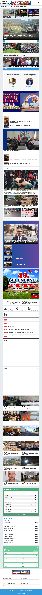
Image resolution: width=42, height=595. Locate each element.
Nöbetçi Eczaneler (8, 578)
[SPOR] (37, 368)
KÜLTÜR (21, 6)
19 (34, 41)
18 (32, 41)
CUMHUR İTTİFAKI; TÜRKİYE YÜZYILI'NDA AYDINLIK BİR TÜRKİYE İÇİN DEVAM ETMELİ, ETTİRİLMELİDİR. (10, 309)
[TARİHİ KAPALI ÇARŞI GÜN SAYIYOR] (30, 476)
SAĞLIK (6, 340)
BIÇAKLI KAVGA (10, 326)
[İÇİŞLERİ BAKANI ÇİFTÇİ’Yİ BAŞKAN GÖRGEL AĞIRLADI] (12, 431)
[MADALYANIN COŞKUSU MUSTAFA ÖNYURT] (8, 247)
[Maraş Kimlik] (21, 2)
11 (20, 41)
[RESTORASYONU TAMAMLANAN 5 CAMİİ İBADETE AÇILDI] (30, 446)
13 (24, 41)
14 (25, 41)
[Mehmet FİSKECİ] (29, 81)
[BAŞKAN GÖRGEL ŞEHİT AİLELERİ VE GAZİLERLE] (12, 416)
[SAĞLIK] (37, 340)
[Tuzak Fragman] (8, 252)
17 (31, 41)
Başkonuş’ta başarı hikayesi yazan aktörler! (30, 75)
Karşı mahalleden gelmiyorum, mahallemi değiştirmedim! (12, 75)
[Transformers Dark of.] (8, 264)
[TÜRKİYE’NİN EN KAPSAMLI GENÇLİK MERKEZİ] (12, 446)
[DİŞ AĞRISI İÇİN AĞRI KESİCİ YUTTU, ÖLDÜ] (12, 476)
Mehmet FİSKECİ (29, 86)
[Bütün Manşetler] (37, 168)
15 (27, 41)
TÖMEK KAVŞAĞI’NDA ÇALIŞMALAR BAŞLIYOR (16, 315)
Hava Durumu (25, 578)
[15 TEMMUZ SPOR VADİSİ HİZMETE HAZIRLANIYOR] (12, 461)
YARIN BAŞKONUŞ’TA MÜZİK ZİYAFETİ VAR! (16, 319)
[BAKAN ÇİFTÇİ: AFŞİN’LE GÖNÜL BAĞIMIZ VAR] (12, 401)
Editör (12, 86)
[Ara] (38, 2)
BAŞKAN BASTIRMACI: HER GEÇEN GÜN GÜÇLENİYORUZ (13, 303)
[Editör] (12, 81)
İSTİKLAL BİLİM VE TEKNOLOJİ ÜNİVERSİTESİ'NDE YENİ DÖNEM (34, 309)
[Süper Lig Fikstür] (37, 518)
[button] (37, 62)
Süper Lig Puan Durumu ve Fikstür (9, 583)
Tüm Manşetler (25, 583)
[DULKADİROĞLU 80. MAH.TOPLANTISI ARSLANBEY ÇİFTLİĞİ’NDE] (30, 401)
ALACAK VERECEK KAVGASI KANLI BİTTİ (29, 468)
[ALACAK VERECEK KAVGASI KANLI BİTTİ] (30, 461)
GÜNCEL (2, 6)
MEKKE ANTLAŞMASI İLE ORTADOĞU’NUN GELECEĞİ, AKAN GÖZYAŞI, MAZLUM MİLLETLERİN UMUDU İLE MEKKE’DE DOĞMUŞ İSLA (22, 309)
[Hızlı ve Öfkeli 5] (8, 258)
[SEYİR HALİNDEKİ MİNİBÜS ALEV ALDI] (30, 416)
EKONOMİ (7, 6)
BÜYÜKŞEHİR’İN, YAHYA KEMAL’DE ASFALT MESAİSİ (18, 329)
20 (36, 41)
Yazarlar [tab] (6, 72)
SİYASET (8, 301)
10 (19, 41)
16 (29, 41)
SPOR (17, 6)
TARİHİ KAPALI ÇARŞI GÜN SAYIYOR (29, 483)
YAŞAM (25, 6)
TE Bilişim (23, 593)
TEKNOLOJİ (13, 6)
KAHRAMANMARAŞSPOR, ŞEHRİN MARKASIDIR (31, 303)
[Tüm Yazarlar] (37, 72)
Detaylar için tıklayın (21, 514)
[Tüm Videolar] (37, 222)
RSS (11, 590)
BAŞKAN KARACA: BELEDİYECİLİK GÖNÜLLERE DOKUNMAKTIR (20, 332)
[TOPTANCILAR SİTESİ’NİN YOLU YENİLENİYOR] (30, 431)
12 (22, 41)
